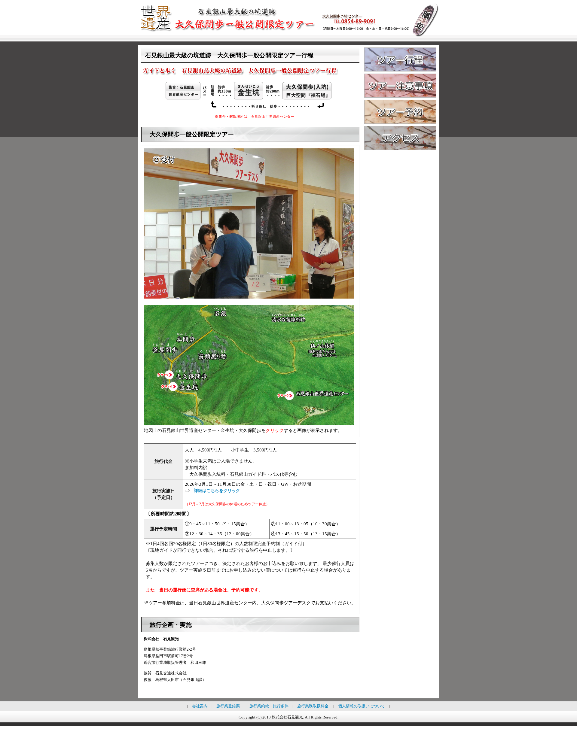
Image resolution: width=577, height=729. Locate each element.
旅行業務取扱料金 (312, 706)
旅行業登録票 (228, 706)
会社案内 (200, 706)
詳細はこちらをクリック (217, 490)
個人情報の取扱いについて (361, 706)
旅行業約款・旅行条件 (268, 706)
